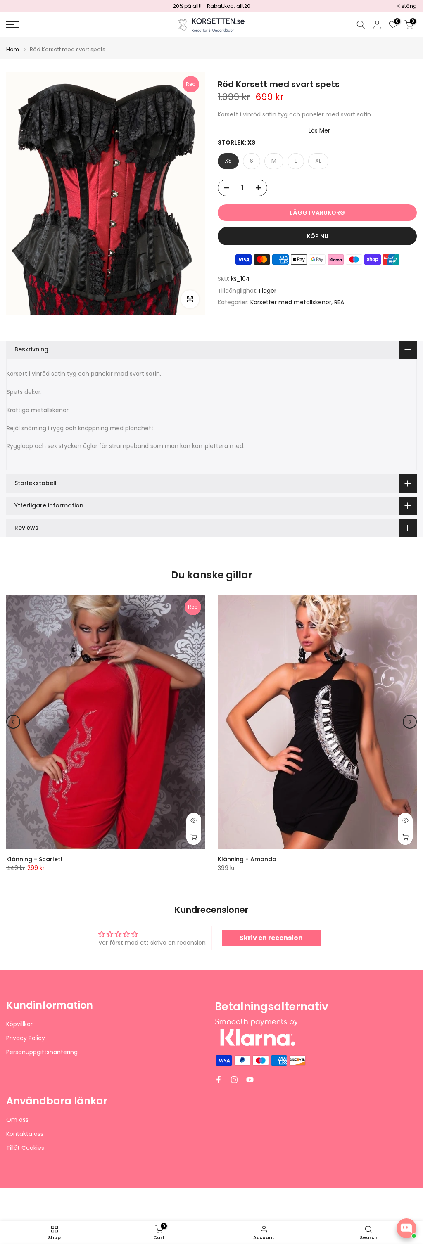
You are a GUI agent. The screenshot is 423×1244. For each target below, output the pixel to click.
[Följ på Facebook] (218, 1080)
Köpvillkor (19, 1024)
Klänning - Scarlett (34, 859)
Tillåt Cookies (25, 1148)
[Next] (410, 722)
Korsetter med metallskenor (290, 302)
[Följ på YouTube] (250, 1080)
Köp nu (317, 236)
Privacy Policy (25, 1038)
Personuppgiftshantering (42, 1052)
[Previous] (13, 722)
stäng (18, 6)
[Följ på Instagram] (234, 1080)
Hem (12, 49)
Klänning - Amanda (247, 859)
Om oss (17, 1120)
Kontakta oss (24, 1134)
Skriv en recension (271, 938)
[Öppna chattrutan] (406, 1228)
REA (339, 302)
